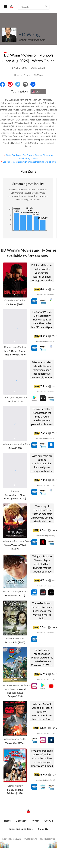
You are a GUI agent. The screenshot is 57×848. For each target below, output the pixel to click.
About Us (43, 829)
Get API (48, 820)
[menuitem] (7, 822)
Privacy (35, 820)
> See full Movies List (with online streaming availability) (28, 161)
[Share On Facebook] (2, 84)
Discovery (21, 820)
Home (17, 75)
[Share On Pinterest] (10, 84)
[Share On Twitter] (17, 84)
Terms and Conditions (21, 828)
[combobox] (38, 91)
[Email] (25, 84)
